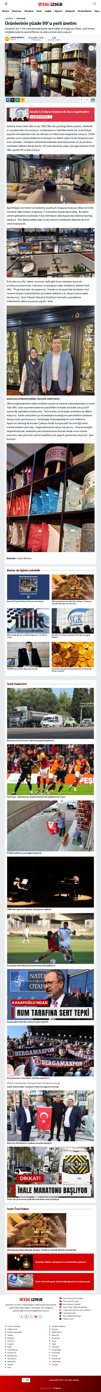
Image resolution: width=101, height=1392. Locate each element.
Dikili (9, 1347)
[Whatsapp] (40, 1316)
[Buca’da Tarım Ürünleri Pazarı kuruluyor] (28, 587)
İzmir (39, 11)
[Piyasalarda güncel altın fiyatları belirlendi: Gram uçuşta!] (73, 654)
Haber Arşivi (68, 1319)
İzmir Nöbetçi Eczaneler (73, 1298)
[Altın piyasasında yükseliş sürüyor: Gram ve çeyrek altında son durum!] (73, 587)
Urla (9, 1367)
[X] (26, 1316)
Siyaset (58, 11)
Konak (54, 1356)
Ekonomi (16, 11)
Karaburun (11, 1353)
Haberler (9, 19)
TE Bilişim (57, 1388)
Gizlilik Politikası (58, 1326)
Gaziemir (56, 1347)
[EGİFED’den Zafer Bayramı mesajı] (28, 654)
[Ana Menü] (6, 4)
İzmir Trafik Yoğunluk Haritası (75, 1307)
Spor (97, 11)
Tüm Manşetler (69, 1313)
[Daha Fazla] (22, 100)
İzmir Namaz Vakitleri (72, 1304)
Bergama (56, 1338)
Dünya (5, 11)
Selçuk (10, 1365)
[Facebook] (21, 1316)
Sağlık (48, 11)
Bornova (11, 1341)
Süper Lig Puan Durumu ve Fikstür (77, 1310)
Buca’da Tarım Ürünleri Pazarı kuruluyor (25, 601)
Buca (54, 1341)
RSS (27, 1380)
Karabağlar (56, 1350)
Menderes (12, 1359)
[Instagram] (31, 1316)
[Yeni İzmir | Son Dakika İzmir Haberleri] (50, 4)
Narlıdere (11, 1362)
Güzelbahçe (12, 1350)
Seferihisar (56, 1362)
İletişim (55, 1329)
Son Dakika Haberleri (72, 1316)
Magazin (70, 11)
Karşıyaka (56, 1353)
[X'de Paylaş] (12, 100)
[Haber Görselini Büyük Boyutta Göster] (51, 179)
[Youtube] (36, 1316)
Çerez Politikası (14, 1326)
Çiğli (54, 1344)
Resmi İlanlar (85, 11)
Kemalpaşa (12, 1356)
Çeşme (10, 1344)
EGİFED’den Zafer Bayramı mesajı (22, 669)
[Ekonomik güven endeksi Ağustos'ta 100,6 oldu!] (28, 621)
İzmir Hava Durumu (71, 1301)
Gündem (28, 11)
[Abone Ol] (93, 100)
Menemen (56, 1359)
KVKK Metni (57, 1332)
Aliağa (10, 1335)
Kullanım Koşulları (14, 1332)
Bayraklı (10, 1338)
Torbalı (55, 1365)
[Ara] (94, 4)
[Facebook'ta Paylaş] (8, 100)
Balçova (55, 1335)
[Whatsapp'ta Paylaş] (17, 100)
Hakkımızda (12, 1329)
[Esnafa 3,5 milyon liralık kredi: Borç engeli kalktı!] (73, 621)
